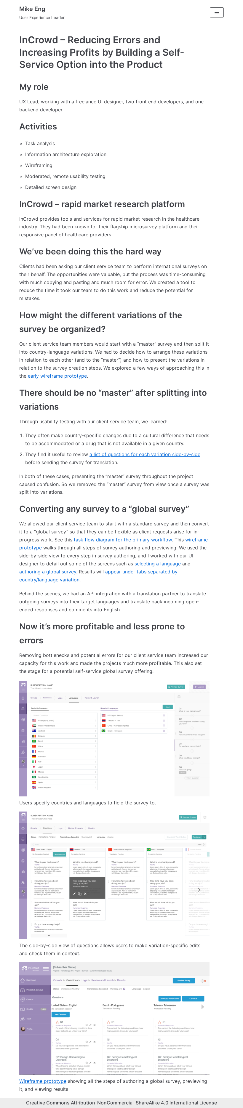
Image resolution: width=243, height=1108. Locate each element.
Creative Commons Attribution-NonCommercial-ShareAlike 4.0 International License (121, 1103)
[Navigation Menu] (217, 12)
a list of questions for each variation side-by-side (144, 454)
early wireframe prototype (57, 376)
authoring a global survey (47, 572)
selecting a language (158, 564)
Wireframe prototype (42, 1081)
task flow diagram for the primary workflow (123, 540)
